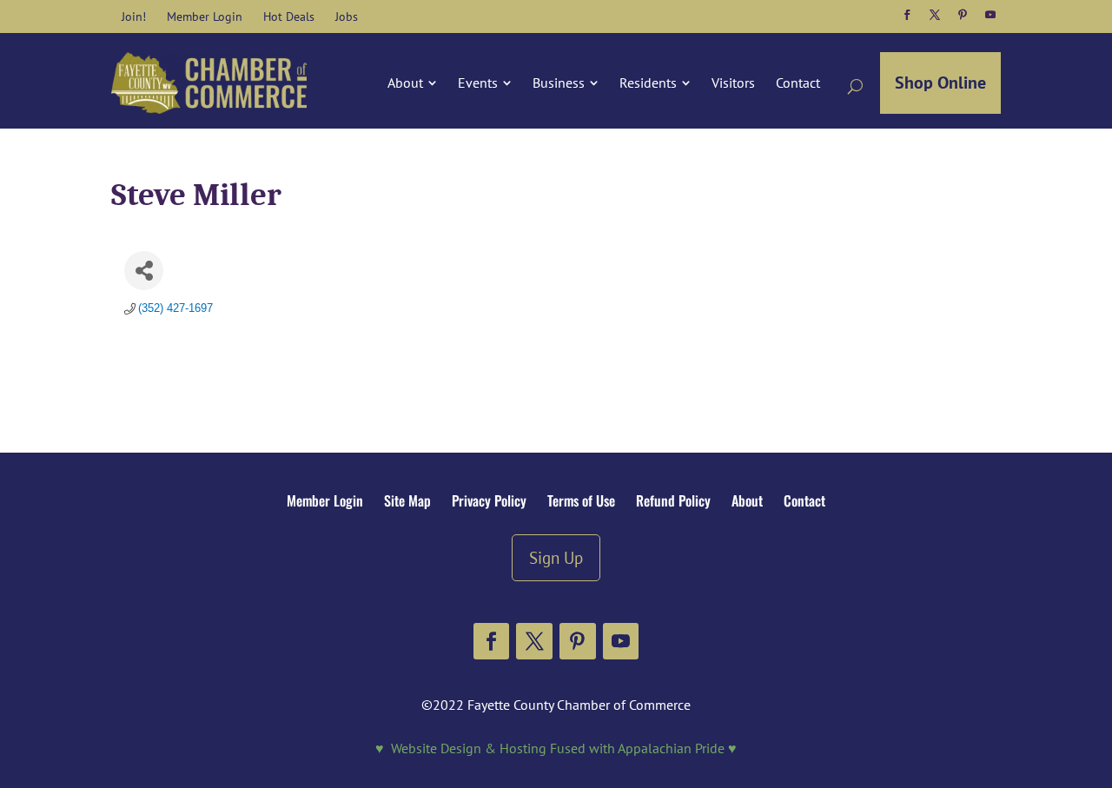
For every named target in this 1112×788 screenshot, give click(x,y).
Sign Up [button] (556, 557)
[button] (907, 14)
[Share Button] (143, 270)
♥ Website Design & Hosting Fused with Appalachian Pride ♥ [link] (556, 748)
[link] (133, 16)
